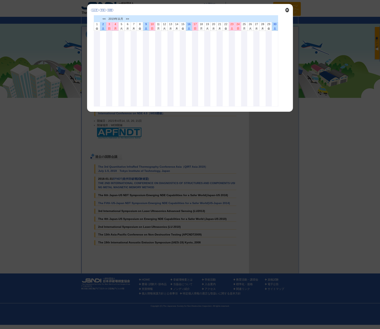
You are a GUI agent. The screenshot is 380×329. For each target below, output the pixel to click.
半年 (103, 10)
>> (127, 18)
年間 (110, 10)
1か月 (94, 10)
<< (104, 18)
